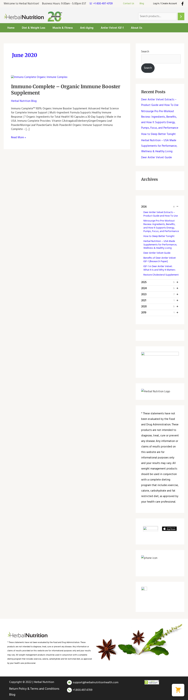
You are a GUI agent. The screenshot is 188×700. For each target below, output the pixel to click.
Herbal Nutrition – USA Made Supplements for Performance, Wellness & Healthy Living (159, 146)
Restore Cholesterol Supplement (161, 275)
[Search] (181, 16)
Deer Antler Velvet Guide (156, 157)
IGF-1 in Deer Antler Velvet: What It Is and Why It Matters (159, 268)
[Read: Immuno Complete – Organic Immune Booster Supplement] (39, 77)
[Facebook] (182, 4)
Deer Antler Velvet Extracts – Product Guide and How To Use (160, 214)
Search (145, 51)
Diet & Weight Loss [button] (33, 28)
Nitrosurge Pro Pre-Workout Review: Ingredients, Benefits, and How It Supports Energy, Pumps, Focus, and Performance (161, 226)
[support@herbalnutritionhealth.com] (69, 682)
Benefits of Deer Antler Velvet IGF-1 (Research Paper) (159, 260)
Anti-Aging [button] (86, 28)
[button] (178, 690)
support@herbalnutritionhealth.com (95, 682)
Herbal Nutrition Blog (24, 101)
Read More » (18, 137)
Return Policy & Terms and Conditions (34, 688)
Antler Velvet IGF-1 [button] (112, 28)
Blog (142, 4)
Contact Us (128, 4)
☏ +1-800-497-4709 (101, 3)
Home (11, 28)
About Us (136, 28)
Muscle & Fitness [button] (63, 28)
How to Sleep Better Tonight (158, 134)
